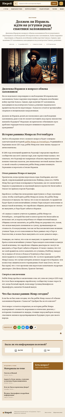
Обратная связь (57, 412)
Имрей (7, 412)
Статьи (5, 9)
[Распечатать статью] (61, 333)
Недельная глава (16, 9)
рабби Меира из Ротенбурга (37, 142)
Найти (54, 3)
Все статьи (48, 412)
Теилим (54, 9)
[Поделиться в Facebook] (27, 327)
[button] (18, 350)
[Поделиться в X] (31, 327)
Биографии (32, 17)
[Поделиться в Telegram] (23, 327)
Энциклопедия (44, 9)
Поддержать (60, 4)
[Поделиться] (15, 327)
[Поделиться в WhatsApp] (19, 327)
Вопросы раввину (30, 9)
